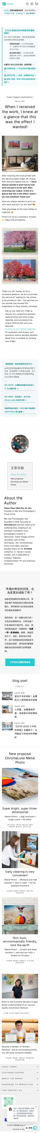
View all (20, 686)
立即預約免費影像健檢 (20, 662)
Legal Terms (9, 1067)
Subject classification (22, 97)
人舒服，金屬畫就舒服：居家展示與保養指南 (26, 713)
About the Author (19, 474)
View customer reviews (16, 1013)
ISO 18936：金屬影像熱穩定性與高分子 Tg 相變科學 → (19, 386)
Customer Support (13, 1073)
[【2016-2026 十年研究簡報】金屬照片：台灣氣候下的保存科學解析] (7, 726)
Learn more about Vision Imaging (20, 962)
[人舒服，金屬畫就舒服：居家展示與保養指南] (7, 709)
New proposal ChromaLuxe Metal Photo (19, 482)
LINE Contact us (12, 1090)
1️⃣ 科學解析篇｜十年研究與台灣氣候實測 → (20, 70)
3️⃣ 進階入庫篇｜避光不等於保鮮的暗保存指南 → (20, 80)
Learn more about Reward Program (20, 1059)
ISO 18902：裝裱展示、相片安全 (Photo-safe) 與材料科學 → (17, 398)
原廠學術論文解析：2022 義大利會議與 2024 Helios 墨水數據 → (19, 410)
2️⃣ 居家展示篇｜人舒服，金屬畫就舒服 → (20, 75)
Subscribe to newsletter (17, 1084)
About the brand (12, 1078)
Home (9, 97)
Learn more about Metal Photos (20, 892)
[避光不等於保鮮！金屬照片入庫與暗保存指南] (7, 696)
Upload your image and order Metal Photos (20, 826)
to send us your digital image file (20, 329)
